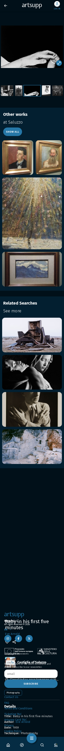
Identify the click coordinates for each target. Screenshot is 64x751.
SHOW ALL (12, 131)
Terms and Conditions (18, 708)
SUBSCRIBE (31, 683)
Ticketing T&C (13, 714)
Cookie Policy (13, 731)
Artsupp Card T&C (15, 719)
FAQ (6, 702)
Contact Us (11, 697)
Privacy (9, 725)
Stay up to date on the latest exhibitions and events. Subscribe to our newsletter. (27, 665)
